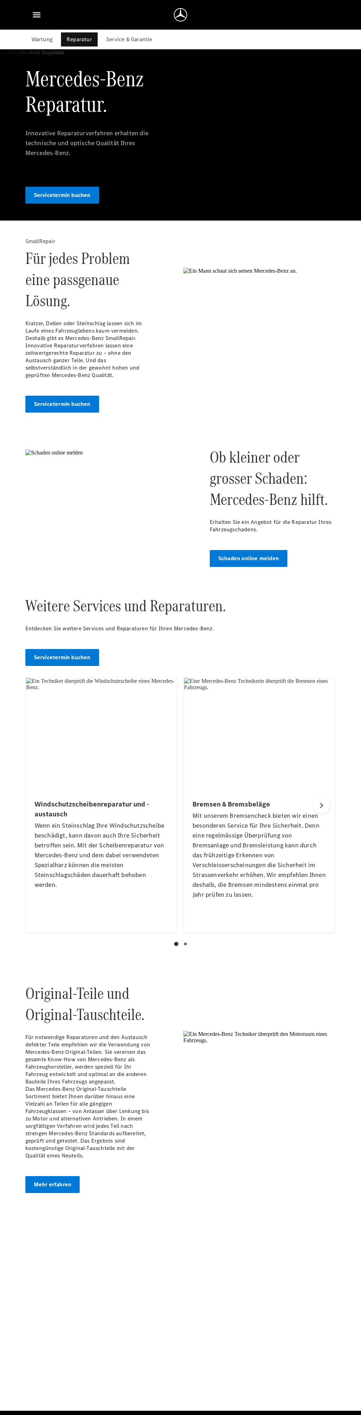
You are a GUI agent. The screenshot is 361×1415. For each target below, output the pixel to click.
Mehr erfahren (53, 1184)
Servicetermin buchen (62, 195)
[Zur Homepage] (180, 15)
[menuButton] (36, 14)
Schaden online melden (248, 558)
